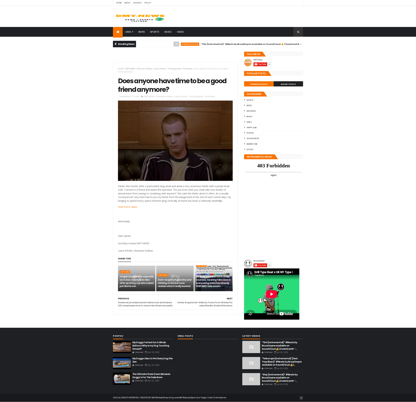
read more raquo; (127, 206)
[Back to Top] (301, 398)
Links (128, 31)
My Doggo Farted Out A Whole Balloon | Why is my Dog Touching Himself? (150, 345)
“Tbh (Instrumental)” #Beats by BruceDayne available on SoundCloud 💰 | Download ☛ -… (241, 44)
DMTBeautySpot (187, 397)
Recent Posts (288, 84)
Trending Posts (259, 84)
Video (180, 31)
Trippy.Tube (252, 127)
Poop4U (250, 133)
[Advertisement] (151, 56)
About (127, 3)
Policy (147, 3)
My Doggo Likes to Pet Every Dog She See (152, 360)
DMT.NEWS (130, 68)
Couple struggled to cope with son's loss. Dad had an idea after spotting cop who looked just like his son (137, 281)
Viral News (188, 68)
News (141, 31)
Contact (137, 3)
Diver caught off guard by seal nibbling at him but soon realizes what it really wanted (174, 283)
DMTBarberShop (160, 397)
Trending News (174, 68)
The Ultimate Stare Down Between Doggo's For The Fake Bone (151, 375)
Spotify (250, 149)
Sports (154, 31)
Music (168, 31)
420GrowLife (253, 138)
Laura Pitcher (160, 68)
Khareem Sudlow (179, 44)
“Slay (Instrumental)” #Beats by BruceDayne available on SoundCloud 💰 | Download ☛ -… (280, 378)
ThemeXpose (219, 397)
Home (119, 3)
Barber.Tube (252, 144)
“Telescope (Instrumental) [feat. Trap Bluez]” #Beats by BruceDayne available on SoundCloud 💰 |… (282, 361)
